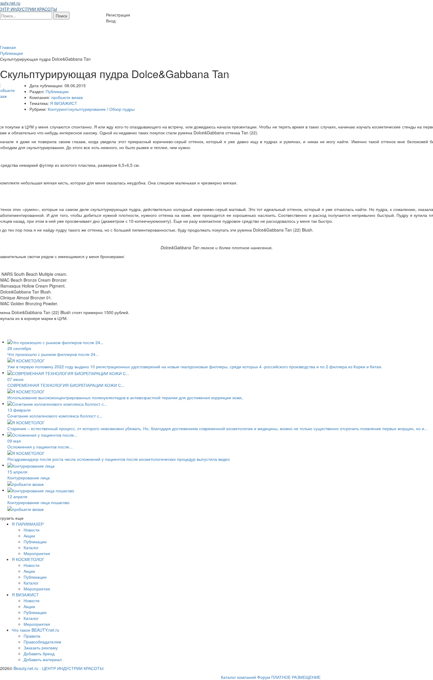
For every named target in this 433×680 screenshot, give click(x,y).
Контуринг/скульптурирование (77, 109)
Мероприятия (37, 553)
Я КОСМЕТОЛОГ (28, 559)
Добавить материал (43, 659)
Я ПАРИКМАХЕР (28, 524)
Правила (32, 636)
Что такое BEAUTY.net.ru (35, 630)
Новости (31, 530)
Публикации (57, 91)
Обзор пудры (122, 109)
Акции (29, 536)
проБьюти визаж (67, 97)
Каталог (31, 547)
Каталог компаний (238, 677)
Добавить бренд (39, 653)
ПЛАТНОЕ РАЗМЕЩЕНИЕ (295, 677)
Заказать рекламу (41, 648)
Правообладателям (42, 642)
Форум (263, 677)
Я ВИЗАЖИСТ (63, 103)
